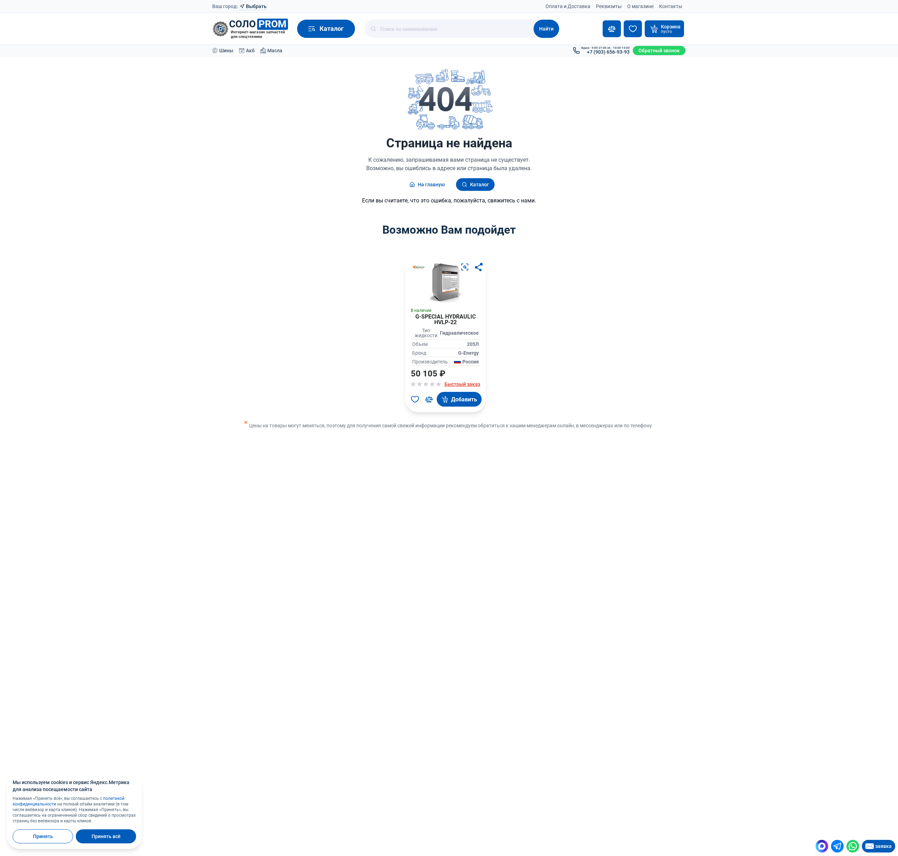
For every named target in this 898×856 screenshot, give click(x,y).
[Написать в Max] (822, 846)
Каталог (479, 184)
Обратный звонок (659, 50)
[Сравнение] (612, 28)
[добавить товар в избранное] (415, 399)
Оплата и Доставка (567, 6)
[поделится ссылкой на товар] (479, 267)
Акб (250, 50)
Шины (226, 50)
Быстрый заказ (462, 384)
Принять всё (106, 836)
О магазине (640, 6)
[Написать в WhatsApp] (852, 846)
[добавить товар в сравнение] (429, 399)
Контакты (670, 6)
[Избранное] (633, 28)
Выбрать (256, 6)
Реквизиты (609, 6)
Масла (274, 50)
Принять (43, 836)
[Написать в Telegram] (837, 846)
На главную (431, 184)
